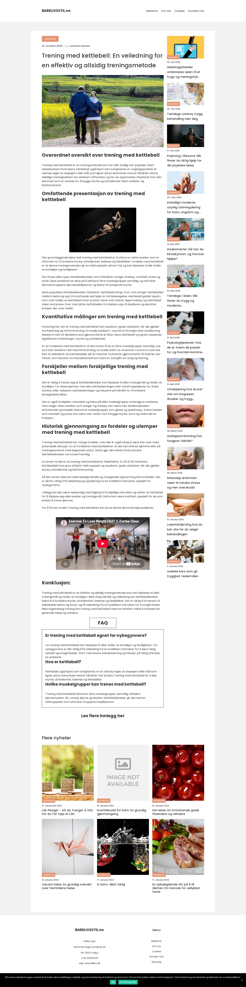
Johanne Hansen (79, 46)
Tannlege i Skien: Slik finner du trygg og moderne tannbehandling (182, 301)
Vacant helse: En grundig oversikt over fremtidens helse (67, 886)
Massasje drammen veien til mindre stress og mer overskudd (183, 483)
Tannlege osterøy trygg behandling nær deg (184, 116)
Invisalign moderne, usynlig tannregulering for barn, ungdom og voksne (183, 207)
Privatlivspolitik (128, 982)
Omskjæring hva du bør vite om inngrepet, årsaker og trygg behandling (185, 394)
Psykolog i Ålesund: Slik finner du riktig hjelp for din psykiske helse (184, 161)
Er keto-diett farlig (111, 884)
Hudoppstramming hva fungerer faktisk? (184, 438)
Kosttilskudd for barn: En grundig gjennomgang (121, 812)
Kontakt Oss (196, 11)
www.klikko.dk (92, 963)
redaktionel (50, 38)
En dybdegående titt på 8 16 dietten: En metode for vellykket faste (176, 888)
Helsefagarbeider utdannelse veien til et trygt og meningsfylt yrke (183, 72)
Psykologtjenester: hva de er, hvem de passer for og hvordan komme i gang (185, 347)
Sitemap (156, 962)
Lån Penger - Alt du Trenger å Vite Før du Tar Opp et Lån (67, 812)
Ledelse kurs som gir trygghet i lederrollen (182, 573)
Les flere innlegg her (103, 716)
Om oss (166, 11)
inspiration (173, 57)
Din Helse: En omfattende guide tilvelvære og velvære (175, 812)
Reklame (152, 11)
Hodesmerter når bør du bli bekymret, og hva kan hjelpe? (185, 254)
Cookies (179, 11)
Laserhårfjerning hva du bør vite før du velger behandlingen (184, 529)
